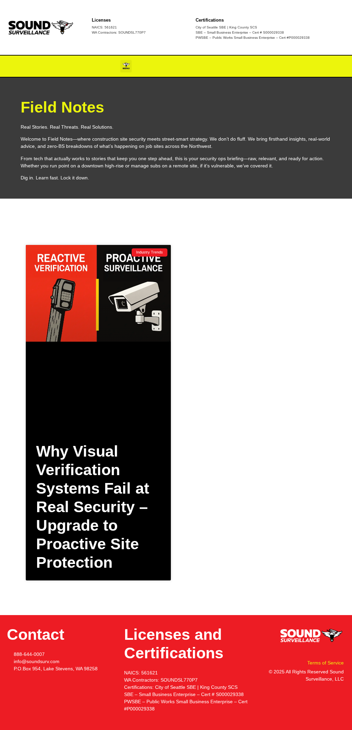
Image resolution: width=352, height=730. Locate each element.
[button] (126, 66)
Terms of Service (325, 663)
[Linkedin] (339, 66)
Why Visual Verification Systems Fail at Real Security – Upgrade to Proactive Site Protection (92, 507)
